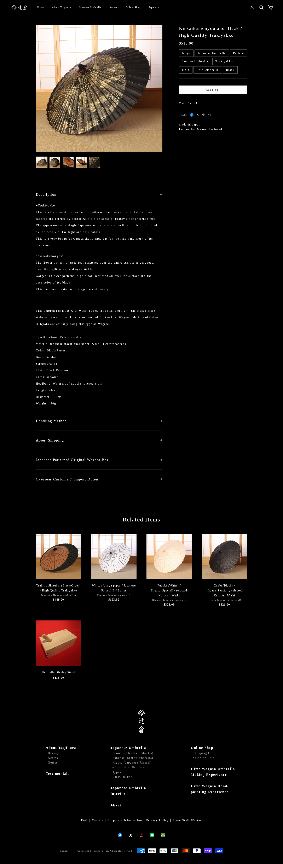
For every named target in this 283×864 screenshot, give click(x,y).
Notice (53, 762)
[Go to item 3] (68, 162)
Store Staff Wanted (187, 820)
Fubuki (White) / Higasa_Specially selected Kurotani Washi (169, 590)
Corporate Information (125, 820)
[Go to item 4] (81, 162)
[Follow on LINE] (152, 835)
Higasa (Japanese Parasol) (132, 762)
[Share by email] (209, 115)
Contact (98, 820)
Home (40, 7)
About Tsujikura (61, 7)
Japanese (154, 7)
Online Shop (133, 7)
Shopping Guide (205, 753)
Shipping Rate (203, 757)
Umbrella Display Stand (58, 672)
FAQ (84, 820)
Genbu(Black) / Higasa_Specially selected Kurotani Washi (224, 590)
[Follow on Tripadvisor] (163, 835)
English (64, 851)
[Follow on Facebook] (120, 835)
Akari (115, 805)
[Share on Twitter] (197, 115)
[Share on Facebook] (192, 115)
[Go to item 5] (94, 162)
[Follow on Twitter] (131, 835)
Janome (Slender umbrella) (133, 753)
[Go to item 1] (41, 162)
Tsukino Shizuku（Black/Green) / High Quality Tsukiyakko (58, 588)
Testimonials (58, 774)
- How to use (122, 776)
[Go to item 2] (55, 162)
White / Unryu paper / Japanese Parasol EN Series (114, 588)
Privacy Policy (157, 820)
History (53, 753)
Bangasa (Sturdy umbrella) (133, 757)
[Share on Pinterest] (203, 115)
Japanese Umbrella (90, 7)
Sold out (213, 89)
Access (113, 7)
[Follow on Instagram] (141, 835)
